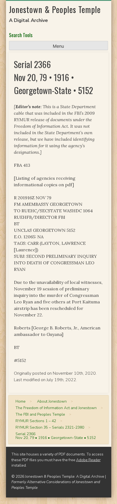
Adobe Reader (88, 460)
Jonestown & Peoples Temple (55, 9)
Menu (58, 46)
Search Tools (20, 34)
